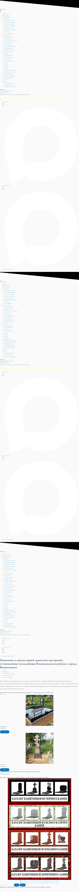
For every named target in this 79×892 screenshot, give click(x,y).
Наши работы (6, 18)
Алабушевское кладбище (9, 24)
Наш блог (6, 79)
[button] (39, 11)
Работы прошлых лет (8, 33)
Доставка (6, 68)
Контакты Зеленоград (8, 83)
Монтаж (6, 66)
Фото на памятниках (8, 57)
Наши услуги (5, 53)
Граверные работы (8, 55)
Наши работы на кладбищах (10, 29)
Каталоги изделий (6, 35)
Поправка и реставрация (9, 70)
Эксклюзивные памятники (9, 22)
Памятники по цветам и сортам (10, 40)
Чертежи (6, 64)
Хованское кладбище (8, 28)
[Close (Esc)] (2, 889)
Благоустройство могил (9, 61)
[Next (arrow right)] (7, 891)
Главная (4, 13)
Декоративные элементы (9, 50)
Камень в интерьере (8, 51)
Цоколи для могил (8, 44)
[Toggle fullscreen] (12, 889)
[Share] (7, 889)
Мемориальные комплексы (9, 20)
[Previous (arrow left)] (2, 891)
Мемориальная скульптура (9, 46)
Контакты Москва (8, 84)
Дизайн (5, 62)
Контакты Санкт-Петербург (10, 86)
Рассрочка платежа (7, 16)
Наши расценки (6, 15)
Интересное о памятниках (9, 75)
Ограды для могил (8, 42)
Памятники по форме (8, 37)
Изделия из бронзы (8, 48)
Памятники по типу (8, 39)
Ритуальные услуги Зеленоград (10, 72)
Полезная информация (7, 73)
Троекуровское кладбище (9, 26)
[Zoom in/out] (18, 889)
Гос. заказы (6, 31)
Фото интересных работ (9, 77)
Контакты (5, 81)
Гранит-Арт (2, 89)
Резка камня (6, 59)
